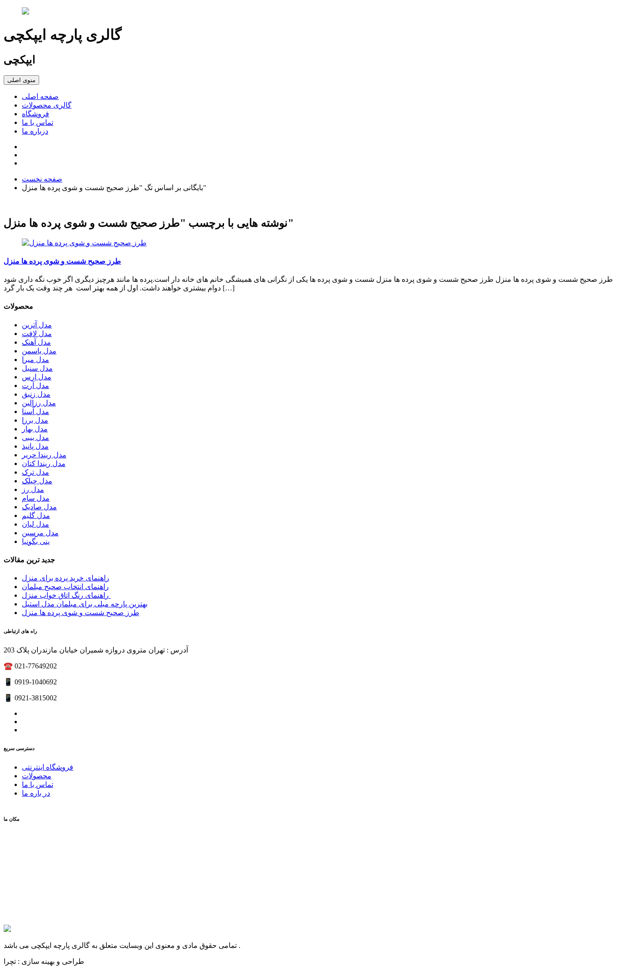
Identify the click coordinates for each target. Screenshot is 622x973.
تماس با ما (37, 122)
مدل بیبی (35, 437)
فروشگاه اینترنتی (47, 767)
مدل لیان (35, 524)
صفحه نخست (42, 179)
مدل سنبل (37, 368)
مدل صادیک (39, 507)
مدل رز (33, 489)
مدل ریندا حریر (44, 455)
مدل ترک (35, 472)
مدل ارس (36, 377)
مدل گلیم (36, 515)
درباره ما (35, 131)
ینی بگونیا (36, 541)
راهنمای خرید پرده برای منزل (65, 578)
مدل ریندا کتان (44, 463)
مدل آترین (37, 325)
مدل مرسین (40, 533)
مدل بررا (35, 420)
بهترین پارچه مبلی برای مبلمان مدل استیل (85, 604)
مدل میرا (35, 359)
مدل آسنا (35, 411)
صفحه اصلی (40, 96)
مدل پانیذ (35, 446)
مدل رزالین (39, 403)
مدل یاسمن (39, 351)
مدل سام (36, 498)
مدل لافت (37, 333)
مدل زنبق (36, 394)
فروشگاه (35, 114)
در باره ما (36, 793)
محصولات (36, 776)
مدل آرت (35, 385)
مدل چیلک (37, 481)
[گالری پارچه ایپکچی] (311, 11)
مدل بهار (35, 429)
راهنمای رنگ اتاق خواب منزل (66, 595)
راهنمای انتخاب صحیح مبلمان (65, 586)
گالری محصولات (46, 105)
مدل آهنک (36, 342)
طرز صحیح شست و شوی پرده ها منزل (62, 261)
